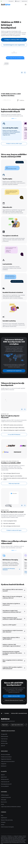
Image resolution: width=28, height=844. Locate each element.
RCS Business (4, 741)
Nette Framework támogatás (7, 826)
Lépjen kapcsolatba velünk (17, 724)
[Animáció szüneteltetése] (22, 72)
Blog (2, 815)
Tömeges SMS (4, 734)
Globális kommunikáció (6, 756)
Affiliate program (5, 795)
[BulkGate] (5, 4)
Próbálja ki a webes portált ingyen (14, 530)
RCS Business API (5, 779)
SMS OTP (3, 745)
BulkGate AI (3, 766)
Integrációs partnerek (6, 797)
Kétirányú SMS (4, 743)
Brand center (4, 802)
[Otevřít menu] (25, 4)
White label (3, 799)
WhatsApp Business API (6, 784)
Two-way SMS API (5, 786)
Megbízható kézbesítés (6, 759)
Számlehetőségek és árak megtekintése (14, 45)
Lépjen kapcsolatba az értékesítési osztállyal (11, 806)
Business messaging (5, 754)
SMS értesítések (4, 736)
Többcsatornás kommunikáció (8, 761)
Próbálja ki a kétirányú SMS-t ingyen (14, 39)
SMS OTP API (4, 777)
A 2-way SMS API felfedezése (14, 434)
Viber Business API (5, 781)
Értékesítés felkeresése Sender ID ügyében (14, 700)
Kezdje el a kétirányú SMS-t (14, 696)
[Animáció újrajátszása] (25, 72)
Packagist (3, 822)
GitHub (2, 824)
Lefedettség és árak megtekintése (14, 370)
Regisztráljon (5, 724)
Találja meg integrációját (14, 483)
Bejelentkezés (24, 1)
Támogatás (11, 1)
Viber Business (4, 738)
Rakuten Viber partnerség (7, 820)
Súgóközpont (4, 817)
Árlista (2, 804)
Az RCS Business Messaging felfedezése (9, 569)
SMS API (3, 774)
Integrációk (3, 763)
